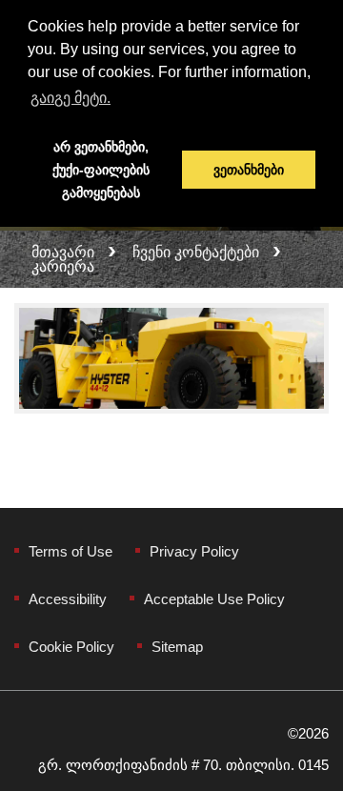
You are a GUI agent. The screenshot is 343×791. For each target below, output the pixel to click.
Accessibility (68, 599)
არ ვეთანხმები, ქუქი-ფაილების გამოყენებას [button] (101, 169)
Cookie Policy (71, 647)
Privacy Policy (194, 551)
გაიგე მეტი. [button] (70, 98)
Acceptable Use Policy (214, 599)
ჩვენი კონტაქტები (195, 252)
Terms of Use (70, 551)
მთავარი (62, 252)
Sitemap (177, 647)
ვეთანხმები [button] (248, 169)
